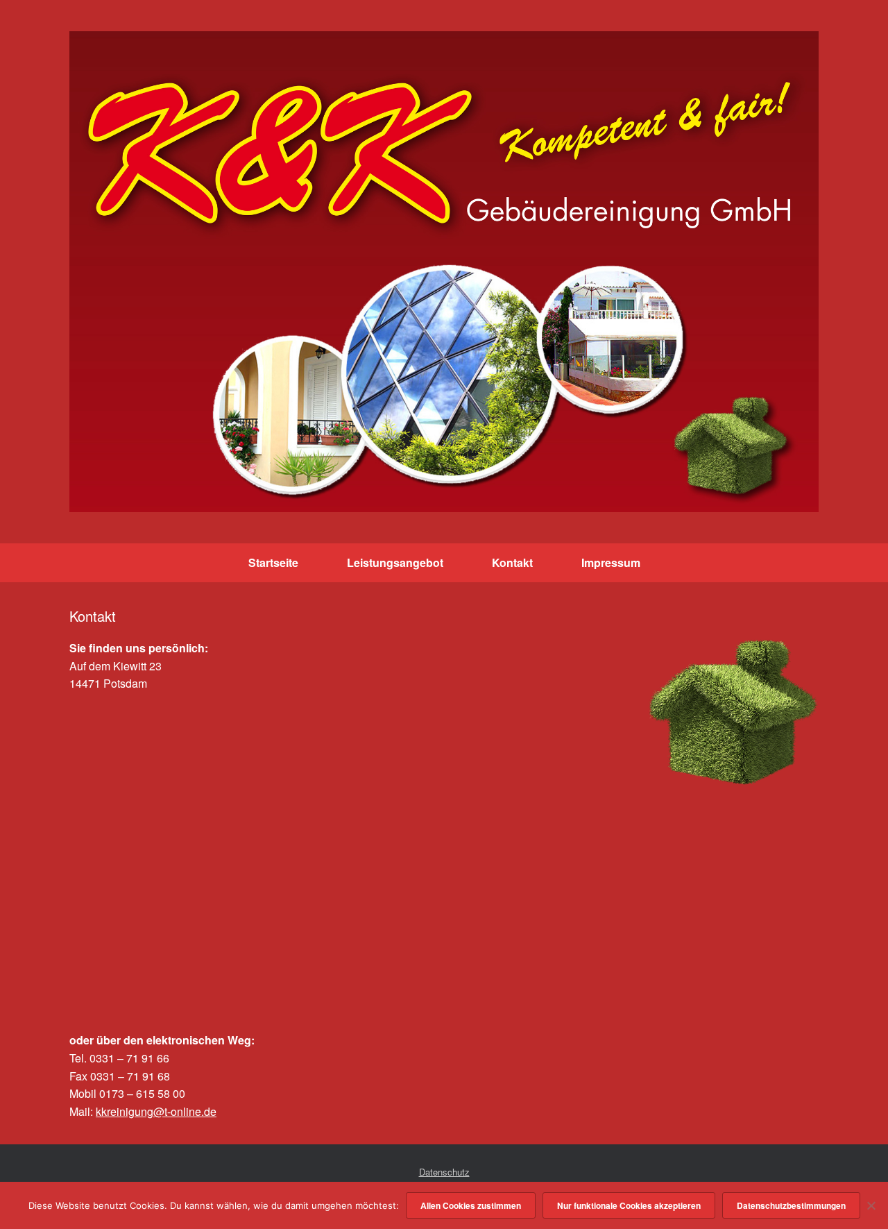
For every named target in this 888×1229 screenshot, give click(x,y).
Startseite (273, 562)
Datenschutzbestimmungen (791, 1205)
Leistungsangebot (395, 562)
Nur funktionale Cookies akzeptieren (629, 1205)
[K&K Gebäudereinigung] (444, 271)
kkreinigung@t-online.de (156, 1111)
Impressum (610, 562)
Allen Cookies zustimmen (470, 1205)
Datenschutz (444, 1171)
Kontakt (512, 562)
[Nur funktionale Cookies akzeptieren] (871, 1205)
